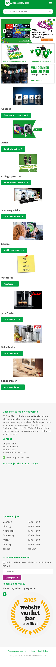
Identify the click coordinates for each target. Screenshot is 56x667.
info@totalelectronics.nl (14, 452)
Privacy (32, 651)
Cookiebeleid (43, 651)
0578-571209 (9, 449)
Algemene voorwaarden (17, 651)
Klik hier (6, 588)
